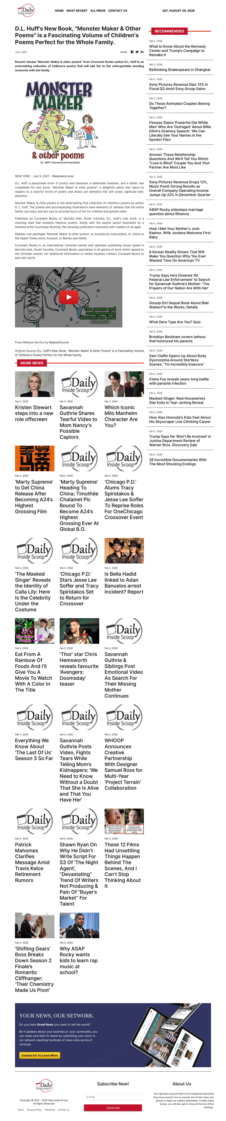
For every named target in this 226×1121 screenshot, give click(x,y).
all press (97, 10)
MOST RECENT (77, 10)
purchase (39, 234)
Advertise (50, 1109)
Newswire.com (63, 176)
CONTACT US (117, 10)
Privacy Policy (34, 1109)
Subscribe (113, 1108)
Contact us (63, 1109)
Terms (21, 1109)
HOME (59, 10)
